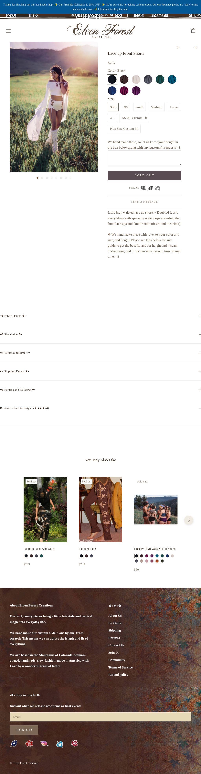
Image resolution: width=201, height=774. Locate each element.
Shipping (114, 630)
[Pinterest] (143, 186)
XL (112, 118)
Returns (114, 638)
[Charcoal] (36, 555)
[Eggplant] (151, 555)
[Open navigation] (8, 31)
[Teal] (157, 555)
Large (174, 107)
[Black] (26, 555)
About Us (115, 616)
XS (126, 107)
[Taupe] (141, 561)
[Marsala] (151, 561)
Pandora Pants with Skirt (39, 548)
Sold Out (144, 175)
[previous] (12, 520)
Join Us (113, 653)
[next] (188, 520)
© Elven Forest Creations (24, 763)
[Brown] (31, 555)
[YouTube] (29, 744)
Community (116, 660)
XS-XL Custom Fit (134, 118)
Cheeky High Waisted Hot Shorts (154, 548)
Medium (156, 107)
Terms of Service (120, 667)
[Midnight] (167, 555)
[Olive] (162, 561)
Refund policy (118, 675)
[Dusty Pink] (146, 561)
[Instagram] (44, 743)
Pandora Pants (87, 548)
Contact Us (116, 645)
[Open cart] (193, 31)
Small (139, 107)
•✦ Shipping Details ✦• (14, 371)
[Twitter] (157, 186)
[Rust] (157, 561)
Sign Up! (24, 729)
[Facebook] (150, 186)
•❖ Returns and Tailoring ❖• (17, 389)
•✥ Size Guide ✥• (11, 334)
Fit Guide (115, 623)
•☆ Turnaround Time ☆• (15, 352)
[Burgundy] (146, 555)
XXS (113, 107)
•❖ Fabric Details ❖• (13, 316)
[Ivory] (172, 555)
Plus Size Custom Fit (124, 129)
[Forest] (41, 555)
